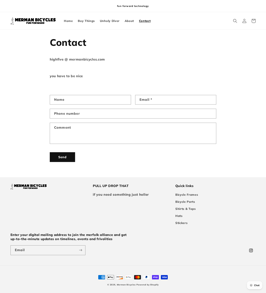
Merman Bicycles (126, 284)
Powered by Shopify (147, 284)
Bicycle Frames (186, 194)
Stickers (181, 223)
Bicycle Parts (185, 201)
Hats (179, 216)
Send (62, 157)
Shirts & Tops (185, 209)
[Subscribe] (80, 250)
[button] (235, 21)
